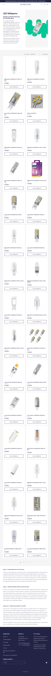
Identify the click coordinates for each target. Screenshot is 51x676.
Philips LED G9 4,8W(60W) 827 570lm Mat (35, 79)
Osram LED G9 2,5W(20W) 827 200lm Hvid (13, 315)
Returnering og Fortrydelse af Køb (9, 651)
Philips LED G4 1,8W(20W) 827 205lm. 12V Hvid (13, 80)
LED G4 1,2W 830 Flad (31, 113)
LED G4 (5, 569)
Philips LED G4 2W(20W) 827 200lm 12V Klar (13, 515)
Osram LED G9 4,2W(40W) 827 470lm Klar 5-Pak (36, 349)
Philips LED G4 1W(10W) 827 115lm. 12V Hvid (36, 147)
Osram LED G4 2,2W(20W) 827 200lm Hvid (13, 448)
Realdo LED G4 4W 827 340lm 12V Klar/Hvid (36, 515)
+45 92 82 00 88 (26, 644)
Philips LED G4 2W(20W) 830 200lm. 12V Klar (36, 482)
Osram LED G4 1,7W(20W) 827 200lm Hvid (36, 415)
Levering (5, 648)
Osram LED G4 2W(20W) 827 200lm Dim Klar (36, 548)
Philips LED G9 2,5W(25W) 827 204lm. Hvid (13, 147)
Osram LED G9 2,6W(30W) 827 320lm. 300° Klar (13, 114)
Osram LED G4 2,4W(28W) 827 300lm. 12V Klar (13, 181)
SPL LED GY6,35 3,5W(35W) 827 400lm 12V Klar (36, 449)
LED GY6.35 (6, 605)
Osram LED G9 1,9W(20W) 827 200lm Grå (35, 214)
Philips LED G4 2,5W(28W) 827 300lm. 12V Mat (14, 348)
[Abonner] (24, 662)
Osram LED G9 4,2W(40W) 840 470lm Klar (13, 214)
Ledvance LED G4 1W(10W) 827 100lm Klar (13, 382)
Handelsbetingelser (7, 639)
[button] (3, 4)
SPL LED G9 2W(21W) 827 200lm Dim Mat (13, 548)
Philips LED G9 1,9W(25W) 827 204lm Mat (13, 247)
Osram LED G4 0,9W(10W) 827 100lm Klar (13, 415)
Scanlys (27, 671)
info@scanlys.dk (26, 643)
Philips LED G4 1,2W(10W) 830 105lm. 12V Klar (37, 315)
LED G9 (5, 586)
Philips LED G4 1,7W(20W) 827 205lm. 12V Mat (14, 280)
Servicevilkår (5, 642)
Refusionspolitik (6, 645)
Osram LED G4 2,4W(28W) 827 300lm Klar (13, 482)
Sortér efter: (27, 54)
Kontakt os (5, 636)
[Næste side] (30, 562)
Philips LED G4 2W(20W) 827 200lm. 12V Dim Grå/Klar (36, 281)
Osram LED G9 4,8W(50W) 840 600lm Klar (36, 247)
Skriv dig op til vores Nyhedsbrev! (10, 655)
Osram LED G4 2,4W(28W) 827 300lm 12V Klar (36, 382)
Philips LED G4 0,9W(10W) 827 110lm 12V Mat (36, 180)
